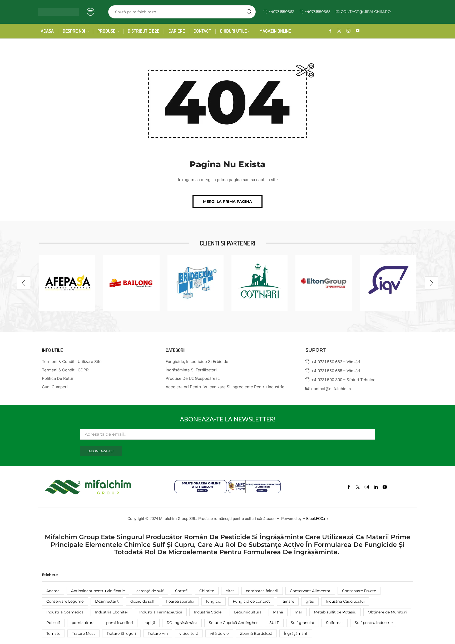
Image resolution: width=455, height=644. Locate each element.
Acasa (47, 31)
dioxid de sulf (142, 601)
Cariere (177, 31)
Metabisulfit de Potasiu (335, 612)
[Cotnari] (259, 283)
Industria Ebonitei (111, 612)
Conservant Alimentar (310, 590)
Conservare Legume (64, 601)
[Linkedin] (376, 487)
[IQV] (388, 283)
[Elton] (323, 283)
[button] (227, 201)
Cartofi (181, 590)
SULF (274, 622)
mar (298, 612)
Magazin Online (275, 31)
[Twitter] (339, 31)
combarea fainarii (262, 590)
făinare (287, 601)
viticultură (188, 633)
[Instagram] (348, 31)
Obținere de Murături (387, 612)
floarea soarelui (180, 601)
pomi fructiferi (119, 622)
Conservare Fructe (359, 590)
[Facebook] (330, 31)
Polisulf (53, 622)
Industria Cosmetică (64, 612)
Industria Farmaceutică (160, 612)
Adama (53, 590)
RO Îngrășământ (182, 622)
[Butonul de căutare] (249, 12)
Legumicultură (247, 612)
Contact (202, 31)
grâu (310, 601)
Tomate (53, 633)
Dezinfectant (107, 601)
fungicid (213, 601)
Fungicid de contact (251, 601)
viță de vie (219, 633)
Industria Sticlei (208, 612)
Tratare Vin (158, 633)
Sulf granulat (302, 622)
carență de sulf (150, 590)
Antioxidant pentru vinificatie (98, 590)
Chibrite (206, 590)
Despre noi (74, 31)
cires (230, 590)
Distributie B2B (144, 31)
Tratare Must (83, 633)
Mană (278, 612)
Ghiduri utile (233, 31)
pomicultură (83, 622)
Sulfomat (334, 622)
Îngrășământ (296, 633)
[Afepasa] (67, 283)
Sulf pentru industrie (374, 622)
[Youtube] (358, 31)
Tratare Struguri (121, 633)
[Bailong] (131, 283)
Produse (106, 31)
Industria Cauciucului (345, 601)
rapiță (150, 622)
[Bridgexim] (195, 283)
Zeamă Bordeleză (256, 633)
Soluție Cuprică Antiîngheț (233, 622)
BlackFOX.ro (317, 518)
